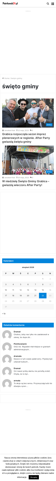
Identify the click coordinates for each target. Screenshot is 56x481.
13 (28, 290)
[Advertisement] (28, 40)
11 (13, 290)
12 (21, 290)
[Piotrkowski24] (10, 3)
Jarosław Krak (9, 130)
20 (28, 295)
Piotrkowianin (20, 344)
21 (35, 295)
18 (13, 295)
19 (21, 295)
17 (6, 295)
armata (17, 380)
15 (43, 290)
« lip (4, 313)
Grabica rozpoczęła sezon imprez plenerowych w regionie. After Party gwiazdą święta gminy (26, 137)
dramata (17, 356)
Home (6, 78)
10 (6, 290)
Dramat (17, 331)
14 (35, 290)
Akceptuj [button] (33, 477)
